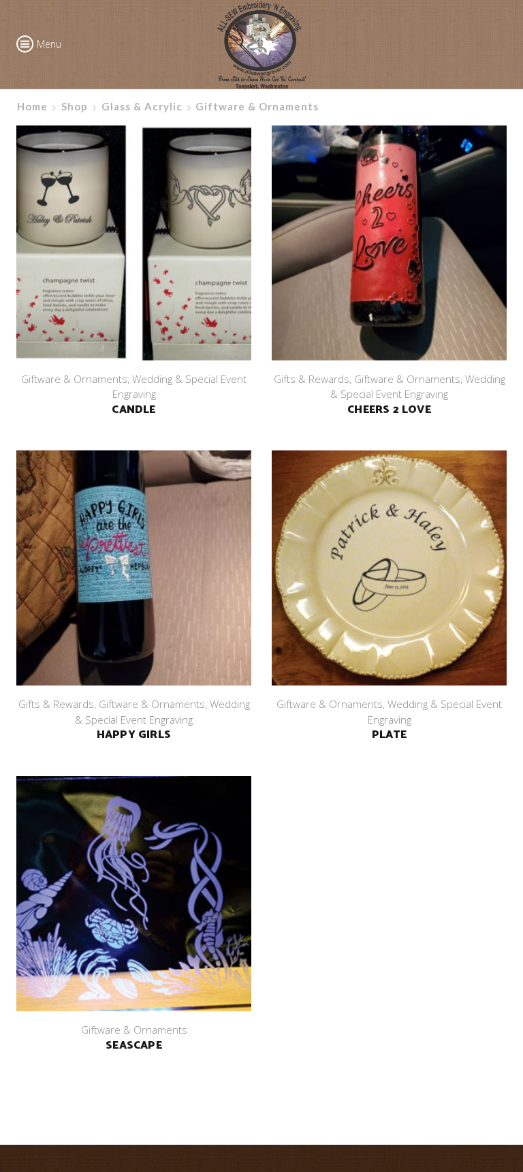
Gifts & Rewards (311, 379)
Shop (74, 106)
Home (32, 106)
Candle (133, 410)
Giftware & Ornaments (74, 379)
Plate (389, 735)
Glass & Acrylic (142, 106)
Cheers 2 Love (389, 410)
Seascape (134, 1046)
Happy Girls (134, 735)
